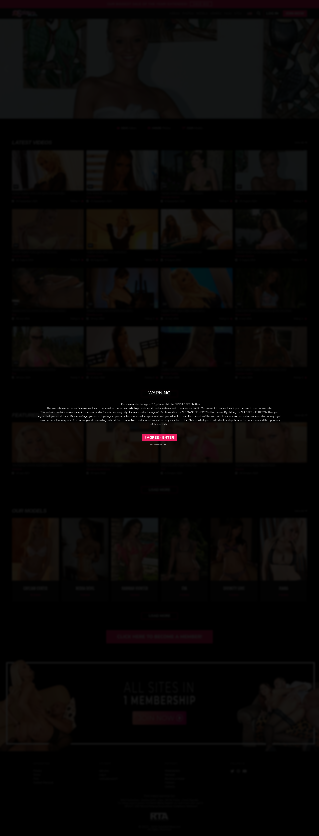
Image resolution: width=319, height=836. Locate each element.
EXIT (166, 444)
